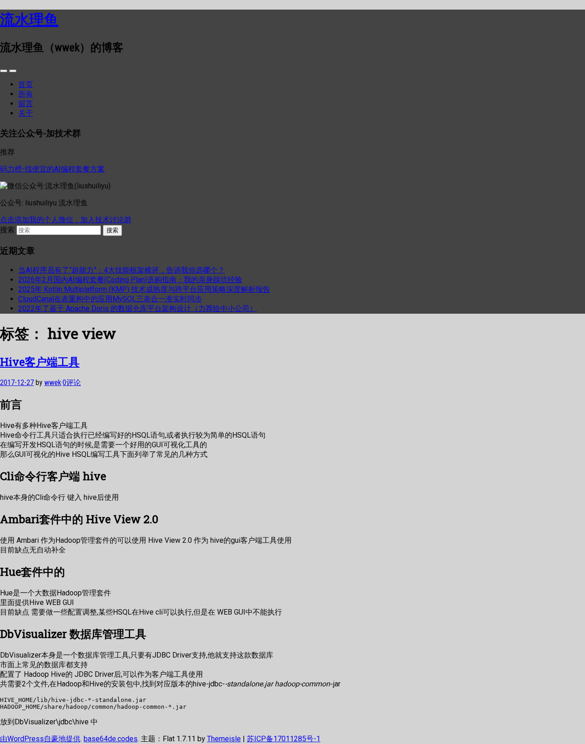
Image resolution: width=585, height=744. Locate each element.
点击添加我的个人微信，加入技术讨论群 (66, 219)
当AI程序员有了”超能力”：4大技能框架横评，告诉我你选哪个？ (121, 270)
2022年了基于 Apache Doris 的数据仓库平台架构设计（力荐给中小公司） (137, 308)
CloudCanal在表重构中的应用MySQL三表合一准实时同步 (110, 298)
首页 (25, 84)
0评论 (72, 382)
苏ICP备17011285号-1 (283, 738)
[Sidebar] (3, 71)
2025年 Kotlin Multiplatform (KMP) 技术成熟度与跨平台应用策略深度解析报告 (144, 289)
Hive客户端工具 (40, 361)
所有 (25, 94)
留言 (25, 103)
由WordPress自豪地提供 (40, 738)
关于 (25, 113)
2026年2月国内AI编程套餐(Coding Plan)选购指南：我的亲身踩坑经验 (130, 279)
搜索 (7, 229)
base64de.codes (111, 738)
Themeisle (224, 738)
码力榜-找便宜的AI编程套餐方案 (52, 169)
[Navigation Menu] (12, 71)
